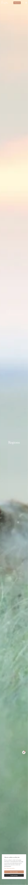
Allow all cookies (14, 872)
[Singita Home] (6, 2)
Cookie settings (14, 875)
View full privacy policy (9, 868)
